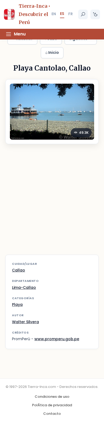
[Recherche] (83, 14)
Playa (17, 304)
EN (53, 14)
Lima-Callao (24, 287)
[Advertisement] (52, 203)
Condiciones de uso (52, 396)
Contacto (52, 413)
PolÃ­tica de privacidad (52, 405)
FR (70, 14)
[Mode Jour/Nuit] (95, 14)
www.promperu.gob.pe (56, 339)
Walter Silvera (25, 321)
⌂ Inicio (52, 52)
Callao (18, 270)
